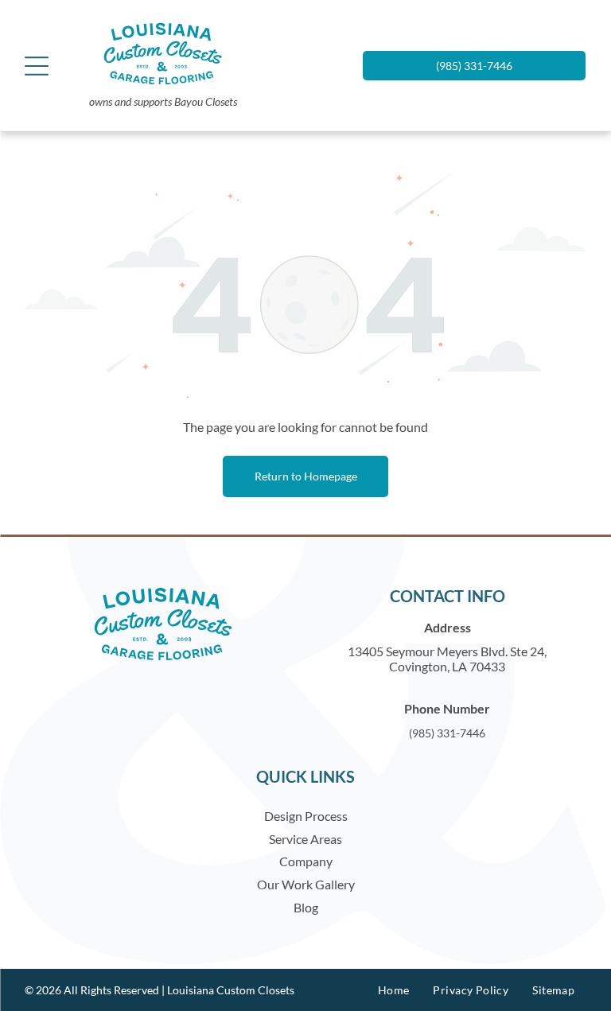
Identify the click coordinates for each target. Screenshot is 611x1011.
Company (306, 861)
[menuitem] (394, 990)
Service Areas (305, 838)
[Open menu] (37, 66)
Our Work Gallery (306, 884)
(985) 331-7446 (447, 733)
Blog (306, 907)
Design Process (306, 815)
